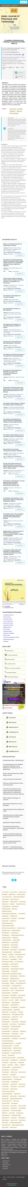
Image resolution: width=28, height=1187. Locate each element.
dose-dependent (13, 988)
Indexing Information (12, 676)
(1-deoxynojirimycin (15, 1002)
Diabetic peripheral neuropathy (17, 968)
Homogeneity (15, 937)
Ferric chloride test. (6, 985)
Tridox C (21, 1033)
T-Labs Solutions (11, 1185)
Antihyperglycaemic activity (17, 1014)
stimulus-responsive (14, 899)
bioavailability (15, 992)
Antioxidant (4, 954)
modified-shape (5, 1096)
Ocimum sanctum (5, 990)
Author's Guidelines (12, 655)
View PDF (20, 76)
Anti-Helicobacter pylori (16, 1052)
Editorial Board (20, 1177)
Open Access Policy (8, 623)
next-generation (5, 1019)
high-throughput (5, 1120)
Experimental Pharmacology (15, 1122)
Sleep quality (4, 894)
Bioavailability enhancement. (8, 1043)
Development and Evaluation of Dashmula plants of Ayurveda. (12, 342)
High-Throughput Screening (17, 1124)
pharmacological (16, 940)
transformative (14, 1103)
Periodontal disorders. (6, 940)
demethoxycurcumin (17, 1048)
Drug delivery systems (21, 903)
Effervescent (16, 1100)
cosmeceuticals (22, 1084)
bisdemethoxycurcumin (7, 1050)
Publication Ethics (7, 631)
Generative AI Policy (8, 625)
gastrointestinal (5, 949)
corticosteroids (22, 1060)
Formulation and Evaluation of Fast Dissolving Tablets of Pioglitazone (13, 435)
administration (12, 956)
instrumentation (21, 913)
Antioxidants (10, 1064)
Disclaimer (5, 641)
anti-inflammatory (5, 932)
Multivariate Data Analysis (7, 923)
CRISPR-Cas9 (4, 1112)
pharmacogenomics (6, 1021)
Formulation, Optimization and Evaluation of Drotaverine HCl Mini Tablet (14, 42)
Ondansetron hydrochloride (17, 997)
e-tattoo (20, 959)
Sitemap (5, 1179)
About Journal (6, 5)
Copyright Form (11, 663)
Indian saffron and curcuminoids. (8, 1057)
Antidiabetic (11, 954)
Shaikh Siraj (14, 49)
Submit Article (10, 650)
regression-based (5, 918)
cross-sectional (5, 892)
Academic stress (22, 892)
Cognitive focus (12, 894)
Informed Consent (7, 619)
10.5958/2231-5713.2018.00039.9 (13, 456)
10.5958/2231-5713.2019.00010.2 (13, 252)
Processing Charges (11, 672)
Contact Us (14, 5)
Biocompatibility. (5, 964)
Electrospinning (15, 906)
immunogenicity (13, 1108)
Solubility (17, 1000)
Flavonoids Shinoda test (21, 983)
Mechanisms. (4, 956)
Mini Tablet (20, 109)
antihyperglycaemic (14, 1004)
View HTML (20, 72)
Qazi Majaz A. (17, 48)
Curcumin (4, 1055)
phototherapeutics (6, 1033)
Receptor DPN (14, 971)
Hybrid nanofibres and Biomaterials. (9, 913)
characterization (5, 1072)
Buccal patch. (23, 1000)
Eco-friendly (16, 1045)
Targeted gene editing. (16, 1115)
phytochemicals (5, 976)
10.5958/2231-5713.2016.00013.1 (13, 412)
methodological (5, 916)
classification (14, 918)
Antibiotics (22, 1064)
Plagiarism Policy (7, 627)
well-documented (5, 1026)
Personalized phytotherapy (7, 1040)
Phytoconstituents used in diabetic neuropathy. (11, 973)
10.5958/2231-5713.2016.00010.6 (13, 524)
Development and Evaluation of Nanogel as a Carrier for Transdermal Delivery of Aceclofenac (12, 372)
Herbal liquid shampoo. (6, 1048)
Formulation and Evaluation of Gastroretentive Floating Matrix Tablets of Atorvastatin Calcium (12, 420)
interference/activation (16, 1110)
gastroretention (13, 1096)
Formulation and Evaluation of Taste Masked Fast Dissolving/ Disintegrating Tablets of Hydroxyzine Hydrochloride (14, 483)
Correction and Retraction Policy (11, 637)
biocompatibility (13, 959)
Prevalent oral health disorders (17, 935)
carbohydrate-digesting (7, 1009)
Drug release (14, 908)
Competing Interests (8, 615)
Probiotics (17, 1064)
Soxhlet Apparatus (13, 980)
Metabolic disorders (6, 1014)
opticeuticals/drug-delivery (19, 896)
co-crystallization (5, 997)
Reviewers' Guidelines (8, 633)
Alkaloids (12, 983)
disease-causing (5, 1105)
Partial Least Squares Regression (8, 928)
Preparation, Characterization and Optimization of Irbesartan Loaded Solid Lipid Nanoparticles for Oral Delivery (13, 390)
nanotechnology (15, 1021)
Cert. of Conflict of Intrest (14, 668)
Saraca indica (21, 988)
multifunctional (5, 901)
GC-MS (12, 990)
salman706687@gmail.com (12, 52)
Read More (20, 255)
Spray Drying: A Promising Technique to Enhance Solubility (12, 449)
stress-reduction (13, 892)
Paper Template (10, 659)
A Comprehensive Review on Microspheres (11, 309)
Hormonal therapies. (6, 1067)
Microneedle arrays (19, 961)
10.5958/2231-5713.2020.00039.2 (13, 288)
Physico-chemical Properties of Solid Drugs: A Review (12, 244)
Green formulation (6, 1081)
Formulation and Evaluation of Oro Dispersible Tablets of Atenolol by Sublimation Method (13, 499)
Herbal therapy (15, 1038)
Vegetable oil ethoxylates (7, 1079)
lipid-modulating (14, 1007)
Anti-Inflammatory (5, 1052)
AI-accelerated (22, 901)
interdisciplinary (14, 1033)
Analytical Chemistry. (16, 930)
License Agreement (8, 621)
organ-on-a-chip (13, 1120)
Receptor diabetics (6, 971)
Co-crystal (11, 1000)
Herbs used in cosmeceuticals (8, 1091)
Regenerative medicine (7, 911)
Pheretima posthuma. (6, 992)
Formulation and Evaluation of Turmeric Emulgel (12, 296)
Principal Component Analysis (8, 925)
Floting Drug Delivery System (16, 1098)
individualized (23, 1031)
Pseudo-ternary (13, 1072)
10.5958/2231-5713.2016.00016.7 (13, 427)
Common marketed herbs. (7, 1093)
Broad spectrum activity (20, 954)
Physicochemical (14, 1069)
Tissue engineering (6, 906)
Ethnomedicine (23, 1038)
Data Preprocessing (6, 930)
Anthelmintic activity (19, 990)
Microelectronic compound (7, 961)
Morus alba (20, 1012)
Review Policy (6, 635)
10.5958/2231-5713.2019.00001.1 (13, 560)
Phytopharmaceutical (14, 978)
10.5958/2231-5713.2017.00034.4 (13, 334)
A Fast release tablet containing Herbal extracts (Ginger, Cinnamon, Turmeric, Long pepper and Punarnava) (13, 281)
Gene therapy (12, 1112)
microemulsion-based (16, 1067)
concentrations (5, 988)
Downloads (5, 1166)
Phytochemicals (22, 980)
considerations (13, 1012)
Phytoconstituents (6, 1002)
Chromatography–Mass (16, 985)
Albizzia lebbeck (22, 949)
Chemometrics (13, 920)
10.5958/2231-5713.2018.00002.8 (13, 347)
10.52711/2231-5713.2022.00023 (13, 317)
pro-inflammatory (14, 947)
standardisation (16, 1009)
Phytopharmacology (6, 1016)
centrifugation (13, 1074)
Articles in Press (6, 1164)
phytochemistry (5, 1012)
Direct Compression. (14, 113)
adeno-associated (22, 1105)
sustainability (18, 1043)
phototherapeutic (14, 1019)
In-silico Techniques (6, 1124)
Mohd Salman (10, 48)
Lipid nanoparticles (6, 1115)
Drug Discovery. (13, 1127)
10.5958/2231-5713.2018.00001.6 (13, 506)
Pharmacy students (21, 894)
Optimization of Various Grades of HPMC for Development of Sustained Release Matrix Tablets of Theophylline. (13, 533)
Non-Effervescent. (6, 1103)
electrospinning (5, 899)
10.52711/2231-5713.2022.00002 (13, 54)
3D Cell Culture (5, 1127)
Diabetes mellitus (5, 968)
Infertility (4, 1064)
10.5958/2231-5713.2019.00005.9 (13, 442)
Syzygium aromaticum (6, 937)
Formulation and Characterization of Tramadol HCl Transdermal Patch (13, 355)
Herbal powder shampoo (7, 1045)
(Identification (22, 976)
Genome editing (19, 1112)
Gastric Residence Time (7, 1100)
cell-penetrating (5, 1108)
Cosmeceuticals (5, 1084)
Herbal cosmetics (14, 1088)
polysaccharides (5, 1004)
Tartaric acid (4, 1000)
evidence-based (13, 1024)
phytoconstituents (6, 942)
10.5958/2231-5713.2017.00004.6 (13, 542)
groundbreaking (5, 1028)
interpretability (21, 918)
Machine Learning (21, 928)
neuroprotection (14, 966)
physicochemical (21, 995)
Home (4, 1177)
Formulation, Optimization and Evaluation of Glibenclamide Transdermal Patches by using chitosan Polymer (12, 552)
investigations (22, 1007)
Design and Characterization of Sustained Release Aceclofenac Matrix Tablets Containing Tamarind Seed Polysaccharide (13, 466)
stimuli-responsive (14, 901)
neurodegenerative (6, 1031)
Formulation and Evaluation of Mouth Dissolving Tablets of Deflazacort (14, 404)
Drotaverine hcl (13, 109)
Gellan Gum (19, 111)
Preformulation (13, 995)
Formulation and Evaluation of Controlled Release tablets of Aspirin (12, 326)
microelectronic (5, 959)
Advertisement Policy (8, 639)
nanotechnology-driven (16, 1026)
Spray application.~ (15, 1081)
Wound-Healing (5, 983)
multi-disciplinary (21, 1024)
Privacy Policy (6, 629)
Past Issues (5, 1162)
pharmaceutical (5, 920)
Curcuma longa (11, 1055)
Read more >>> (22, 604)
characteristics (5, 1074)
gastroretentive (5, 1098)
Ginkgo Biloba (5, 980)
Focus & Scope (6, 617)
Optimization (12, 111)
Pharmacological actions (7, 952)
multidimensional (13, 916)
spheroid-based (22, 1120)
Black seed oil (15, 1076)
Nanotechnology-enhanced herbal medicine (11, 1036)
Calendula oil (22, 1076)
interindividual (5, 1024)
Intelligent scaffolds (6, 908)
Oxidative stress (15, 1016)
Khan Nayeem (8, 49)
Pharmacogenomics (6, 1038)
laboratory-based (5, 1117)
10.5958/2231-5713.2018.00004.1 (13, 363)
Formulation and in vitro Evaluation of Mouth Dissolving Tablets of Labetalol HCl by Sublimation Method (13, 516)
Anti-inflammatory (5, 947)
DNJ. (21, 1016)
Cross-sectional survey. (7, 896)
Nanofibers (12, 903)
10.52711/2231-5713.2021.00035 (13, 301)
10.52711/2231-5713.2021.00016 (13, 396)
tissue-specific (13, 1105)
